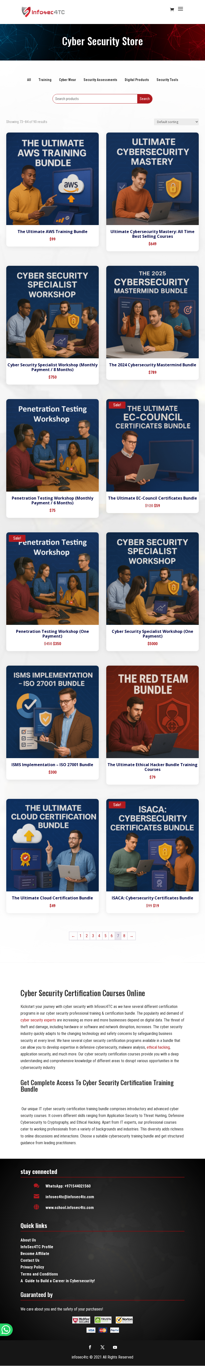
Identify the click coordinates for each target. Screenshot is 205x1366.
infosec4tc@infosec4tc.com (70, 1196)
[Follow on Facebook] (90, 1347)
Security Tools (167, 80)
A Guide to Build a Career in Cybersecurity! (57, 1280)
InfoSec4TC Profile (36, 1246)
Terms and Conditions (39, 1274)
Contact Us (30, 1260)
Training (45, 80)
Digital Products (137, 80)
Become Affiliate (34, 1253)
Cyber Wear (67, 80)
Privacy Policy (32, 1267)
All (29, 80)
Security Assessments (100, 80)
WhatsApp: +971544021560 (68, 1186)
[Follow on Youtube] (115, 1347)
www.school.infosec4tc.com (70, 1207)
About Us (28, 1240)
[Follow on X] (102, 1347)
